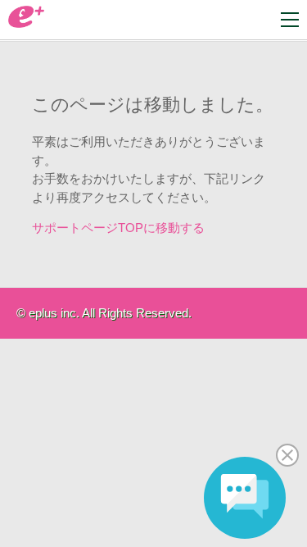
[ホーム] (26, 23)
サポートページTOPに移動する (118, 228)
